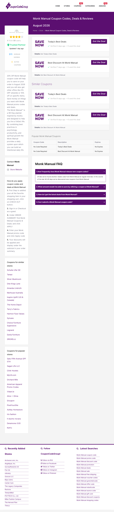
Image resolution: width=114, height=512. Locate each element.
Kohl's (9, 428)
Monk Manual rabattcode (86, 487)
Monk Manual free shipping (86, 474)
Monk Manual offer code (85, 484)
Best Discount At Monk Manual (63, 62)
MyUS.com (11, 375)
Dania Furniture (13, 335)
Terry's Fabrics (13, 309)
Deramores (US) (14, 423)
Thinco (7, 506)
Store (41, 30)
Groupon (10, 401)
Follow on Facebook (49, 463)
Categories (90, 6)
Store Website (16, 169)
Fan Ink (7, 470)
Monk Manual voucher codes (87, 478)
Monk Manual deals (84, 468)
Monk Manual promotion (85, 465)
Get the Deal (99, 41)
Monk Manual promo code (86, 458)
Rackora (8, 489)
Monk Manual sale (83, 471)
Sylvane (10, 318)
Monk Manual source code (86, 490)
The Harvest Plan (11, 502)
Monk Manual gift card (85, 494)
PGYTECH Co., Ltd (11, 496)
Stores (67, 6)
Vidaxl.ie (10, 391)
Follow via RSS (47, 460)
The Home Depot (14, 305)
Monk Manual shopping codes (87, 500)
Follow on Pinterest (49, 473)
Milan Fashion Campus (13, 499)
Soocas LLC (9, 476)
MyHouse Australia (15, 293)
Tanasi (9, 274)
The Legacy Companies (13, 486)
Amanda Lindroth (14, 288)
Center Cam (9, 483)
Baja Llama (9, 480)
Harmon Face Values (15, 314)
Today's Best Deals (57, 41)
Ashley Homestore (14, 410)
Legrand (10, 330)
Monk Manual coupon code (86, 455)
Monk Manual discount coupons (88, 497)
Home (57, 6)
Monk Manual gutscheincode (87, 481)
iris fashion (11, 414)
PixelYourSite (12, 405)
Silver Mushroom (14, 279)
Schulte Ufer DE (13, 270)
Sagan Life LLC (13, 366)
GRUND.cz (11, 339)
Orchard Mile (12, 380)
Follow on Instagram (49, 470)
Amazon (103, 5)
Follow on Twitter (48, 467)
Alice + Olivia (12, 396)
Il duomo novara (14, 419)
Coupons (78, 5)
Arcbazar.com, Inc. (11, 460)
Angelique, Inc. (10, 463)
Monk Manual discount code (87, 461)
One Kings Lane (13, 284)
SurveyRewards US (12, 467)
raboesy (8, 473)
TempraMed (9, 493)
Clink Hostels (12, 370)
